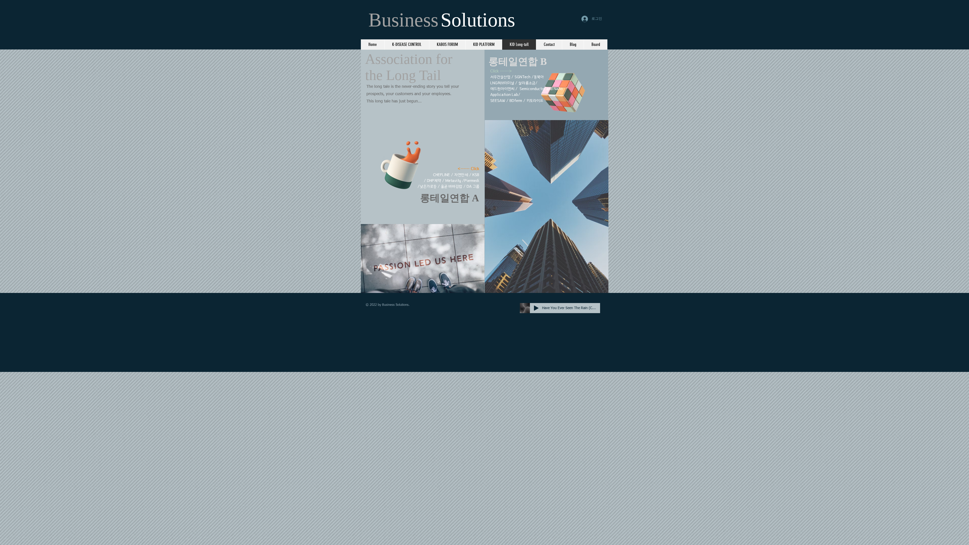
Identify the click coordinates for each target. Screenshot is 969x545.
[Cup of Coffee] (407, 163)
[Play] (536, 308)
